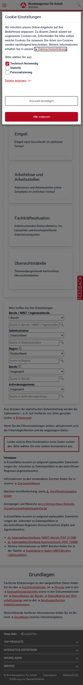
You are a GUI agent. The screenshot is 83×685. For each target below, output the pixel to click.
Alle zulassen (41, 116)
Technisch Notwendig (24, 63)
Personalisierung (21, 72)
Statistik (15, 68)
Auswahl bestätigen (41, 101)
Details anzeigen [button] (15, 80)
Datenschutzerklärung (52, 49)
